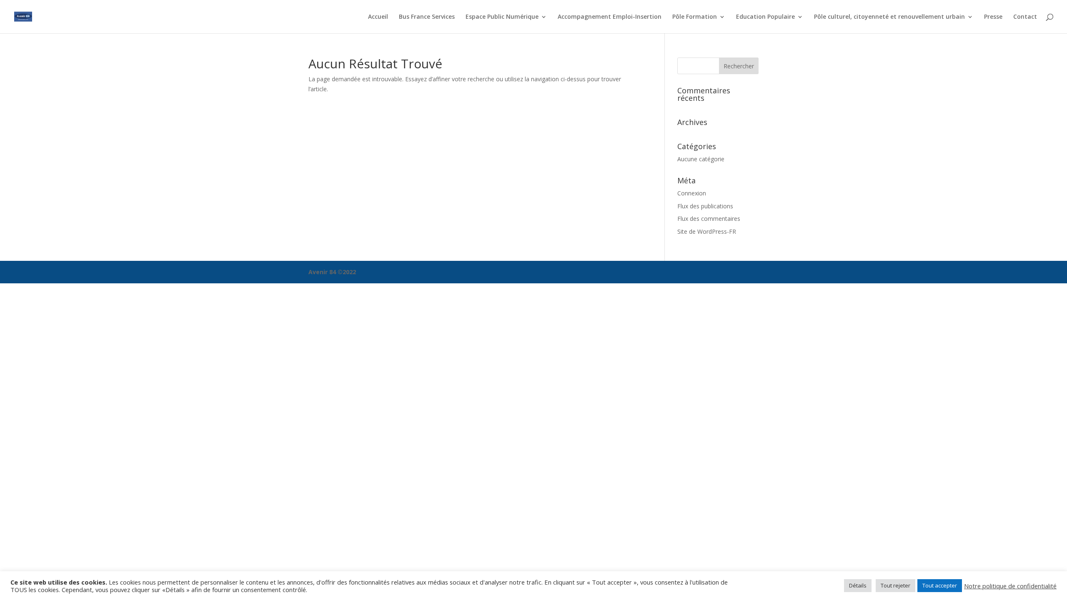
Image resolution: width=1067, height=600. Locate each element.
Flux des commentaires (708, 218)
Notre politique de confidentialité (1010, 586)
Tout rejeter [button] (895, 585)
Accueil (378, 17)
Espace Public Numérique (502, 17)
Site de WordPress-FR (706, 231)
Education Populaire (765, 17)
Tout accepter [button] (939, 585)
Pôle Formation (694, 17)
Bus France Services (427, 17)
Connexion (691, 193)
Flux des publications (705, 206)
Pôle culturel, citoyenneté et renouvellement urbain (889, 17)
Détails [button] (858, 585)
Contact (1025, 17)
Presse (993, 17)
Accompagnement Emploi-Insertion (609, 17)
